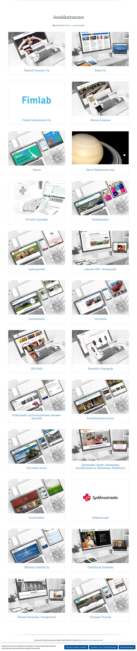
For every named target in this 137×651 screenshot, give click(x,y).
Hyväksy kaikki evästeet (76, 647)
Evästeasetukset (127, 647)
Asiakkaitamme (78, 25)
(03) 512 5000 (82, 640)
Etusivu (68, 25)
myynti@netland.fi (95, 640)
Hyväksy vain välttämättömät (103, 647)
